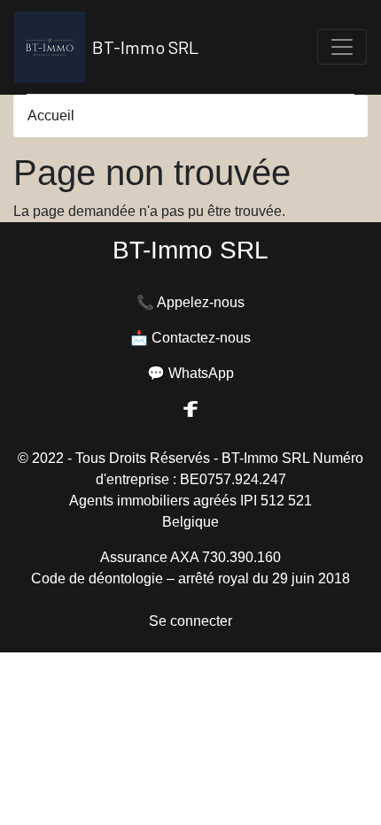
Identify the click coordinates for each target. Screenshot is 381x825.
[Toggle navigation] (342, 47)
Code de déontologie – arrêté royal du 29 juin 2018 (190, 578)
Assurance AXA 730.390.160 (190, 557)
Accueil (50, 115)
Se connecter (190, 620)
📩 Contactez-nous (190, 337)
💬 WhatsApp (190, 373)
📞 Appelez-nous (190, 302)
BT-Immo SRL (145, 47)
